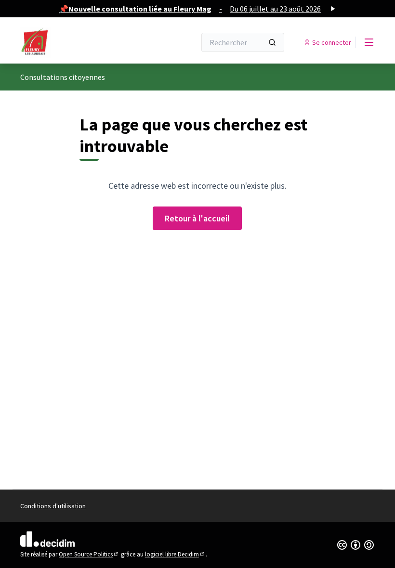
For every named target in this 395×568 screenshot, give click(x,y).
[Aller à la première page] (84, 42)
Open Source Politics (89, 554)
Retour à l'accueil (197, 218)
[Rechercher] (272, 42)
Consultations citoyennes (62, 77)
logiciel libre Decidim (175, 554)
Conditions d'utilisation (53, 506)
